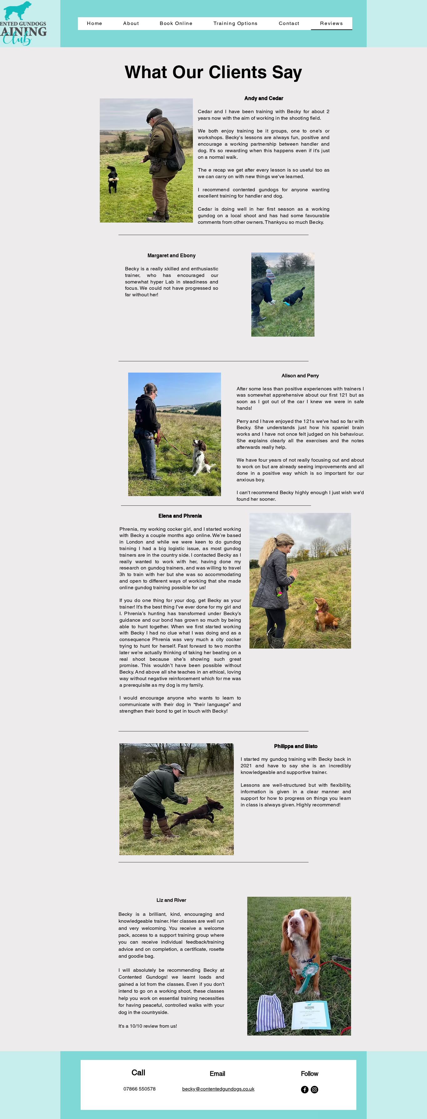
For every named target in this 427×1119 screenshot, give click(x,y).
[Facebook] (305, 1089)
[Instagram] (314, 1089)
